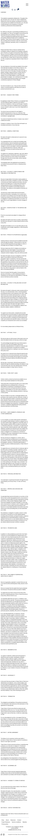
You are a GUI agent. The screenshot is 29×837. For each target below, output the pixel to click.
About (7, 820)
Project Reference (6, 822)
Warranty (25, 822)
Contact (19, 820)
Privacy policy (5, 824)
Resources (13, 820)
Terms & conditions (16, 822)
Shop (3, 820)
